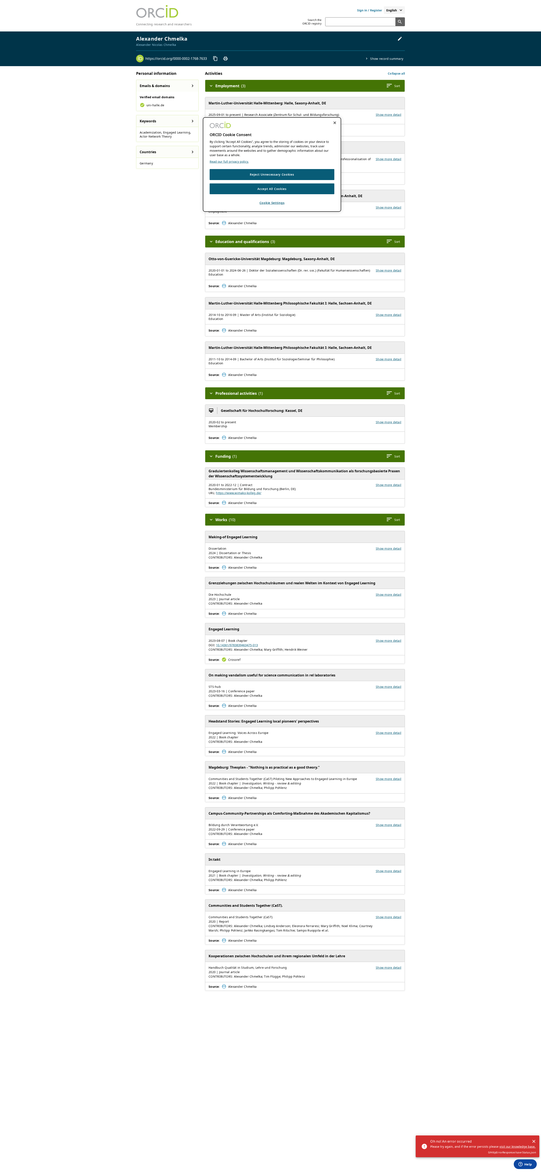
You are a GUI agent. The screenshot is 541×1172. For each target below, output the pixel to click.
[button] (396, 73)
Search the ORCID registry (311, 21)
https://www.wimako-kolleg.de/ (238, 493)
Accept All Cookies (272, 189)
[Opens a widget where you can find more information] (525, 1164)
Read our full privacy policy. (229, 162)
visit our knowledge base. (517, 1147)
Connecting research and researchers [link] (164, 24)
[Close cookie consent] (334, 122)
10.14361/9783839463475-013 (237, 645)
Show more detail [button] (388, 115)
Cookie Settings (272, 203)
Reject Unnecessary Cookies (272, 174)
